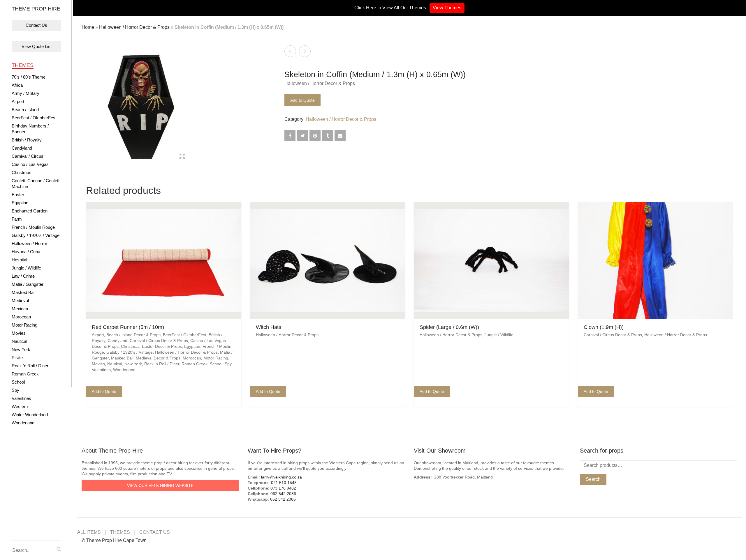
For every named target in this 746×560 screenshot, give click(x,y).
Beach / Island (25, 109)
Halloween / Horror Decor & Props (134, 27)
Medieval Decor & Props (158, 358)
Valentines (21, 398)
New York (21, 349)
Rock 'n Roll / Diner (161, 363)
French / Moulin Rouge (33, 227)
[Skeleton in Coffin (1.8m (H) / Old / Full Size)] (290, 51)
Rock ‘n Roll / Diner (30, 365)
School (18, 382)
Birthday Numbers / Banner (30, 128)
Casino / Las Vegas (30, 164)
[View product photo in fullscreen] (182, 157)
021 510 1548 (284, 482)
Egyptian (20, 202)
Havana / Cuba (26, 251)
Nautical (19, 341)
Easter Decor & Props (162, 346)
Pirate (17, 357)
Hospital (19, 259)
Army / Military (25, 93)
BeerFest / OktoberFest (34, 117)
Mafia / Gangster (27, 284)
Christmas (21, 172)
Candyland (22, 148)
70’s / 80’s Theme (28, 77)
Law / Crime (23, 276)
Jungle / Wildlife (26, 267)
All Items (89, 532)
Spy (15, 390)
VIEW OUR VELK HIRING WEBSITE (160, 485)
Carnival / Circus (27, 156)
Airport (18, 101)
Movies (19, 333)
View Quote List (37, 46)
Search (593, 479)
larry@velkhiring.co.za (281, 477)
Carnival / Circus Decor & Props (159, 340)
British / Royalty (27, 139)
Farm (17, 219)
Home (88, 27)
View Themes (447, 7)
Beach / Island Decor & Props (133, 334)
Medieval (20, 300)
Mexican (20, 308)
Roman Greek (25, 373)
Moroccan (21, 316)
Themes (23, 65)
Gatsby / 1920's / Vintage (129, 352)
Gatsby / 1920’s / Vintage (35, 235)
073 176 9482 (283, 488)
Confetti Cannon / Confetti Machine (36, 183)
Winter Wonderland (30, 414)
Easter (18, 194)
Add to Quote (302, 100)
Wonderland (23, 422)
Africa (17, 85)
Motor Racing (24, 324)
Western (20, 406)
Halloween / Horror (29, 243)
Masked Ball (23, 292)
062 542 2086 (283, 493)
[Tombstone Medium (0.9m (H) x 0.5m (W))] (305, 51)
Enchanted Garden (29, 210)
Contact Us (36, 25)
